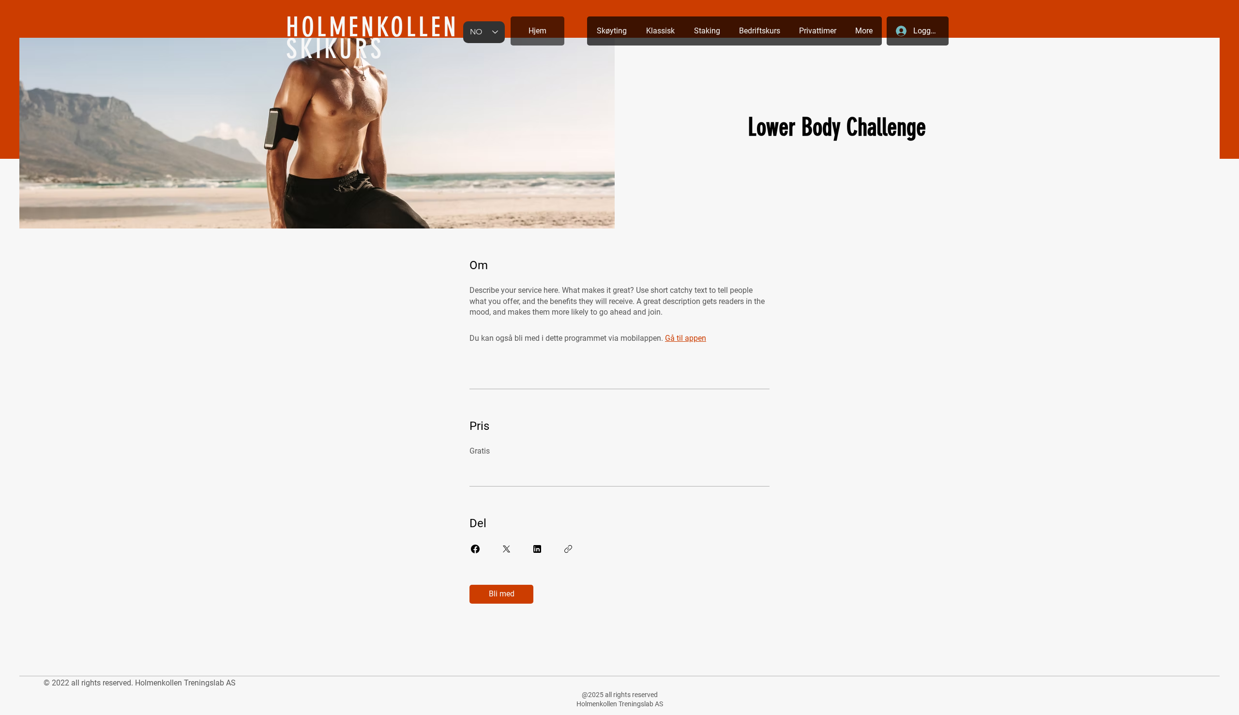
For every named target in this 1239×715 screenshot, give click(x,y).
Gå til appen (685, 338)
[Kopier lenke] (568, 549)
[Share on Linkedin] (537, 549)
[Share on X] (506, 549)
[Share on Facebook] (475, 549)
